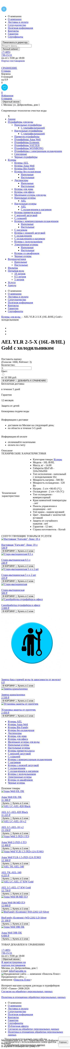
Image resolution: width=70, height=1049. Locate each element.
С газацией (14, 756)
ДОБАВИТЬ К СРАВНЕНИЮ (32, 380)
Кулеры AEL (15, 721)
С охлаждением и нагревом (23, 771)
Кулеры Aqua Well (18, 724)
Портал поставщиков (13, 60)
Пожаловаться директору (15, 42)
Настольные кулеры (19, 747)
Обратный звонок (11, 101)
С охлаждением (16, 768)
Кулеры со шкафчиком (20, 779)
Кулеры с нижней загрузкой (23, 765)
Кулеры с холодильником (22, 774)
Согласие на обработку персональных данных (27, 991)
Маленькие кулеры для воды (24, 742)
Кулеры (58, 459)
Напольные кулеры (18, 744)
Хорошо (63, 1042)
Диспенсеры (15, 733)
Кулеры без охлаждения (21, 730)
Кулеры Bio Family (18, 727)
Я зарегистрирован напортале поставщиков (13, 963)
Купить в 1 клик (25, 551)
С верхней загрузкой (19, 753)
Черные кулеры (16, 782)
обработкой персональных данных (26, 1044)
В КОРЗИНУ (9, 380)
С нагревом (14, 762)
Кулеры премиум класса (21, 750)
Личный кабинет (10, 49)
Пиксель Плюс (22, 979)
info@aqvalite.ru (17, 971)
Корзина (6, 73)
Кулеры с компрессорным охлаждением (30, 759)
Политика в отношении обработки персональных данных (33, 997)
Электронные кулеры (20, 777)
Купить (6, 803)
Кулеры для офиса (18, 739)
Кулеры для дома (17, 736)
